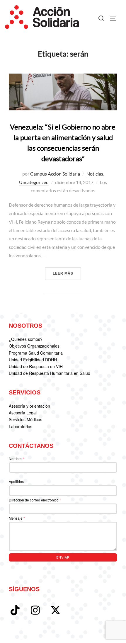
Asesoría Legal (23, 413)
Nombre (16, 458)
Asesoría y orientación (29, 406)
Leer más (67, 273)
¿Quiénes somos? (25, 339)
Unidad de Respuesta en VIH (36, 366)
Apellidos (16, 481)
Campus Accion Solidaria (55, 173)
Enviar (63, 557)
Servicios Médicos (25, 419)
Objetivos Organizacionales (34, 346)
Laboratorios (20, 426)
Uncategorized (34, 182)
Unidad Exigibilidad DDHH (33, 360)
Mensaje (17, 518)
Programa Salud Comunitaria (36, 353)
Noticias (94, 173)
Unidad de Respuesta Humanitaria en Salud (49, 373)
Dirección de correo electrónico (35, 499)
